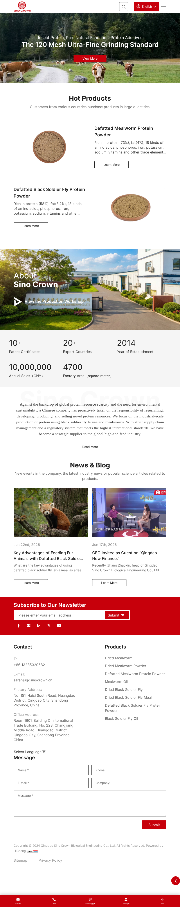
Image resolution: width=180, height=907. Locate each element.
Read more (90, 447)
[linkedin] (39, 625)
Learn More (111, 164)
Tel (54, 903)
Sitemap (20, 860)
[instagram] (29, 625)
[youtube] (59, 625)
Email (18, 903)
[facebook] (19, 625)
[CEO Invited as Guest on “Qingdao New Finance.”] (51, 512)
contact (126, 903)
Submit (113, 615)
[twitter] (49, 625)
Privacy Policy (50, 860)
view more (90, 58)
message (90, 903)
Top (162, 903)
